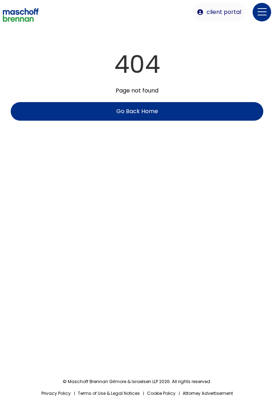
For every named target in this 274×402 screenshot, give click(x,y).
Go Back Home (137, 111)
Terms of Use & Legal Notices (109, 393)
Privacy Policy (56, 393)
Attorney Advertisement (208, 393)
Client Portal (224, 12)
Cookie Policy (161, 393)
